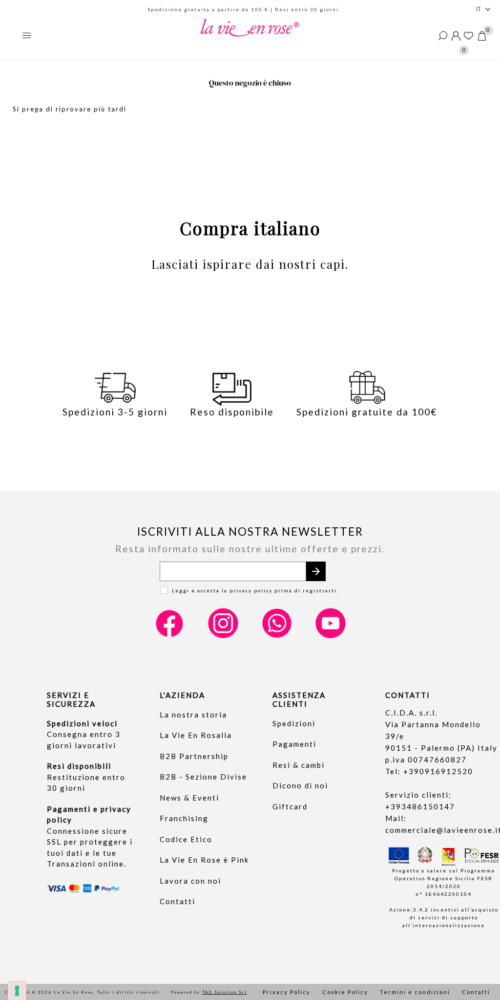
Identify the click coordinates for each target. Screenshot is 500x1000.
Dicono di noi (300, 785)
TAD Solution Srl (224, 992)
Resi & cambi (298, 765)
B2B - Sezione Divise (203, 776)
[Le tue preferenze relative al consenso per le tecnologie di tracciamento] (17, 990)
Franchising (184, 818)
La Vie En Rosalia (196, 735)
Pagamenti (294, 743)
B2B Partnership (194, 756)
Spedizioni (293, 723)
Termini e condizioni (415, 992)
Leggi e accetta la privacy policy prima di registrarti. (255, 590)
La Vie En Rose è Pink (204, 859)
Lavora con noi (190, 880)
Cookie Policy (345, 992)
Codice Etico (186, 839)
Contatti (177, 901)
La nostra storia (193, 714)
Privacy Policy (287, 992)
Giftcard (290, 806)
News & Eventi (189, 797)
